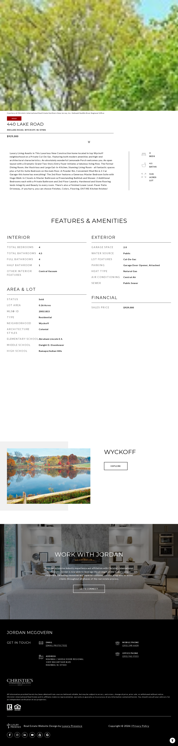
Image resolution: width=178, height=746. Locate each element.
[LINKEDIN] (25, 735)
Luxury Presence (72, 725)
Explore (116, 466)
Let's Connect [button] (89, 589)
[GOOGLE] (47, 735)
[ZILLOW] (40, 735)
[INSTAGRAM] (17, 735)
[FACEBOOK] (10, 735)
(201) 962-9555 (130, 656)
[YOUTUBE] (32, 735)
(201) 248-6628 (130, 645)
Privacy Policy (140, 725)
